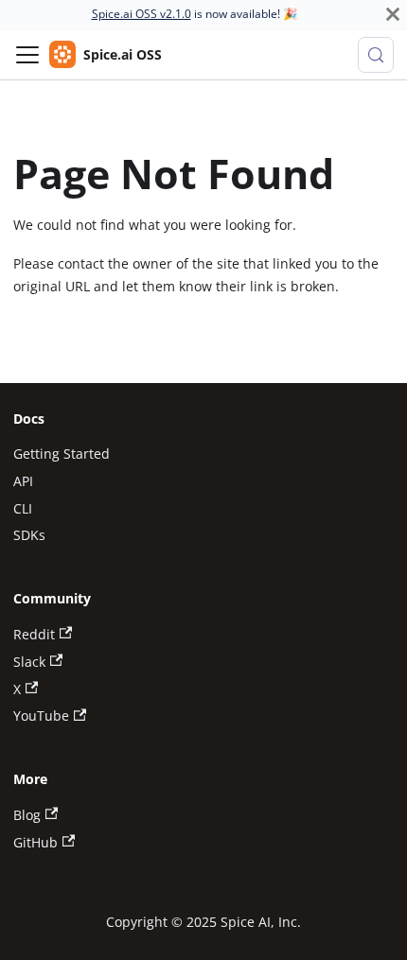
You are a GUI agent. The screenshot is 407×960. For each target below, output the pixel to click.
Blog (27, 815)
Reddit (34, 634)
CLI (22, 508)
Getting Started (61, 454)
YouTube (41, 715)
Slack (29, 662)
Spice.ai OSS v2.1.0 (141, 14)
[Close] (393, 14)
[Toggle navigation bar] (27, 55)
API (23, 481)
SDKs (29, 535)
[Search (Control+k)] (376, 55)
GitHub (35, 842)
